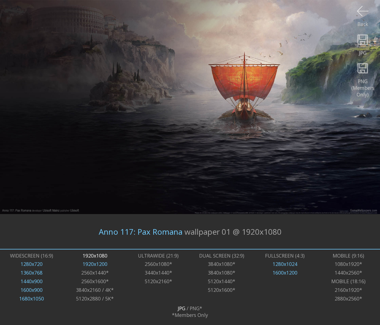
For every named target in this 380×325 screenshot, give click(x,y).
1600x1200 (285, 272)
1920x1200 (95, 264)
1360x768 (32, 272)
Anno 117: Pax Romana (140, 231)
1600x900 (32, 290)
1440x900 (32, 281)
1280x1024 (285, 264)
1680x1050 (31, 298)
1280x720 (32, 264)
